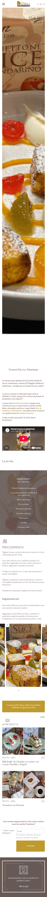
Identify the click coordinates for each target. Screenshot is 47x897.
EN (41, 4)
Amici (13, 757)
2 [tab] (22, 691)
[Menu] (3, 4)
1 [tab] (18, 691)
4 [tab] (28, 691)
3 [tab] (25, 691)
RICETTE (5, 757)
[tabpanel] (23, 655)
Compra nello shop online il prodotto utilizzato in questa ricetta (23, 706)
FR (44, 4)
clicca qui (23, 886)
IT (38, 4)
